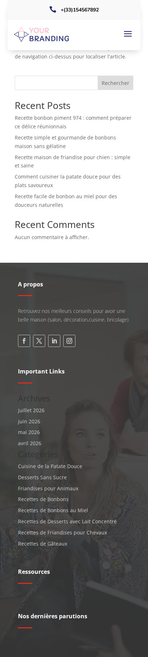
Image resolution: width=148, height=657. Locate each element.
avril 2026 (29, 443)
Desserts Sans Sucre (42, 477)
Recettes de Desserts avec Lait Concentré (67, 521)
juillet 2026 (31, 410)
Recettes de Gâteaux (42, 543)
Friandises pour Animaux (48, 488)
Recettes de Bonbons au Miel (53, 510)
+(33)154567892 (80, 9)
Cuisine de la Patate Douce (50, 466)
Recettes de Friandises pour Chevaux (62, 532)
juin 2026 (29, 421)
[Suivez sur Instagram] (69, 341)
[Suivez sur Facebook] (24, 341)
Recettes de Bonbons (43, 499)
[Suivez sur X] (39, 341)
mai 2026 (29, 432)
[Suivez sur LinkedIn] (54, 341)
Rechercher (115, 83)
